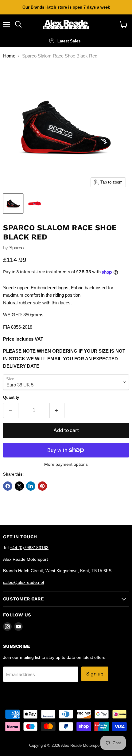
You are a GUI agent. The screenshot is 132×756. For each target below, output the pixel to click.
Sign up (94, 674)
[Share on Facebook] (7, 486)
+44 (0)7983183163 (29, 547)
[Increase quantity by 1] (57, 410)
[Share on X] (19, 486)
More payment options (66, 464)
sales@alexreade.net (23, 582)
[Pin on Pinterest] (42, 486)
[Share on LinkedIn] (30, 486)
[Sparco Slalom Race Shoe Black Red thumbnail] (13, 203)
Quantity (11, 397)
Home (9, 55)
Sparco (16, 247)
